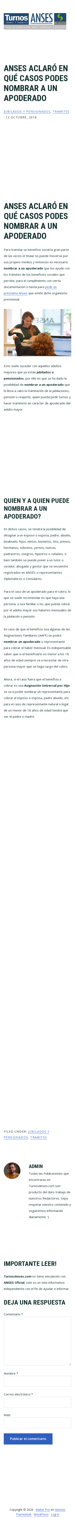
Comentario (13, 1314)
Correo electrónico (18, 1394)
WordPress (41, 1514)
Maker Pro (43, 1510)
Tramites (61, 111)
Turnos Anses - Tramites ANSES (35, 21)
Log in (55, 1514)
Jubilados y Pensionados (27, 111)
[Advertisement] (37, 164)
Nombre (11, 1373)
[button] (68, 42)
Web (7, 1415)
